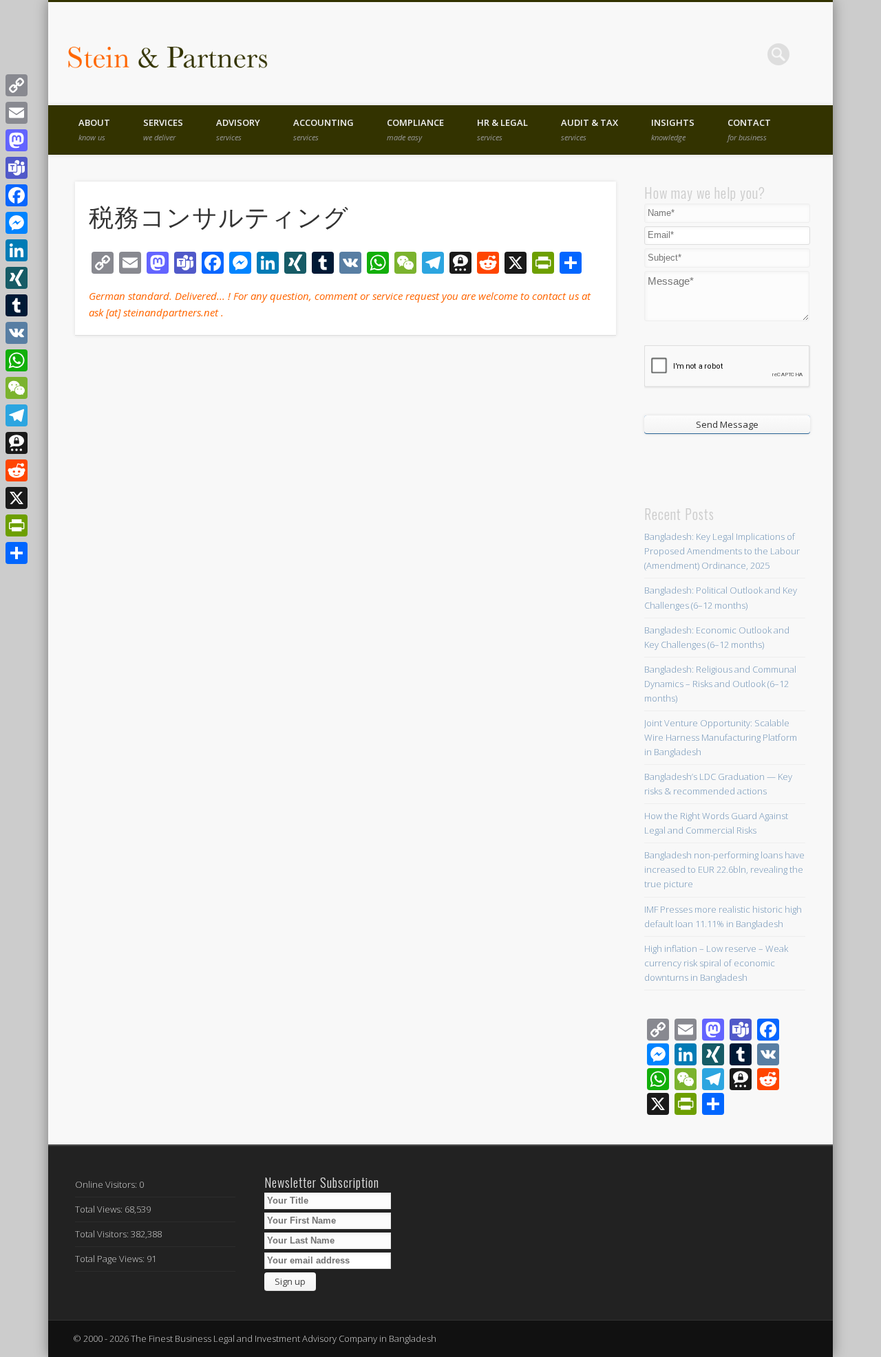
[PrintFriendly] (16, 525)
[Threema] (16, 443)
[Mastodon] (16, 140)
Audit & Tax (589, 129)
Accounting (323, 129)
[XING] (16, 278)
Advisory (238, 129)
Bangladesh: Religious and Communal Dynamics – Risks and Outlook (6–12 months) (720, 683)
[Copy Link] (16, 85)
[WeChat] (16, 388)
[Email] (16, 113)
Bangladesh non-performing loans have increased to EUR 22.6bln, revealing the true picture (724, 869)
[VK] (16, 333)
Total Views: (100, 1209)
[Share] (16, 553)
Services (163, 129)
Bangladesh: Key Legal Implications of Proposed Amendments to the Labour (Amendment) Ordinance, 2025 (722, 551)
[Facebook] (16, 195)
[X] (16, 498)
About (94, 129)
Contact (749, 129)
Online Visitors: (107, 1184)
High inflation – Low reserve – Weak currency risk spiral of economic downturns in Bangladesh (716, 963)
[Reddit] (16, 470)
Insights (672, 129)
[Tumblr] (16, 305)
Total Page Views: (111, 1258)
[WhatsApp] (16, 360)
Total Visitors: (103, 1234)
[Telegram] (16, 415)
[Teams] (16, 168)
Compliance (415, 129)
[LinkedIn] (16, 250)
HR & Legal (502, 129)
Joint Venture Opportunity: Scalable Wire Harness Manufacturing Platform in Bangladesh (720, 737)
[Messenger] (16, 223)
